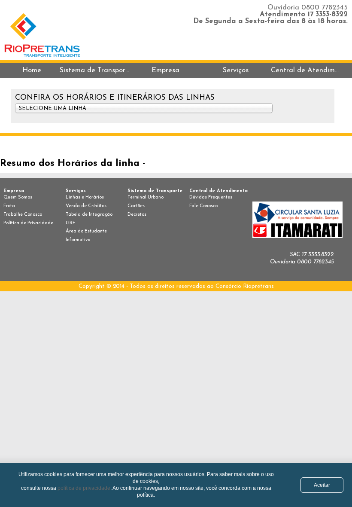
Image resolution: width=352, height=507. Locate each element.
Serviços (236, 70)
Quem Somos (17, 197)
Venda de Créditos (86, 206)
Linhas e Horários (85, 197)
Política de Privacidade (28, 223)
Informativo (78, 240)
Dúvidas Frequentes (210, 197)
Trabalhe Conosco (22, 214)
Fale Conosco (203, 206)
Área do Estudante (86, 231)
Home (31, 70)
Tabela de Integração (89, 214)
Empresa (165, 70)
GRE (71, 223)
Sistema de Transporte (95, 70)
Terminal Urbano (145, 197)
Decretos (136, 214)
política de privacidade (84, 488)
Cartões (136, 206)
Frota (9, 206)
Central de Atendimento (306, 70)
